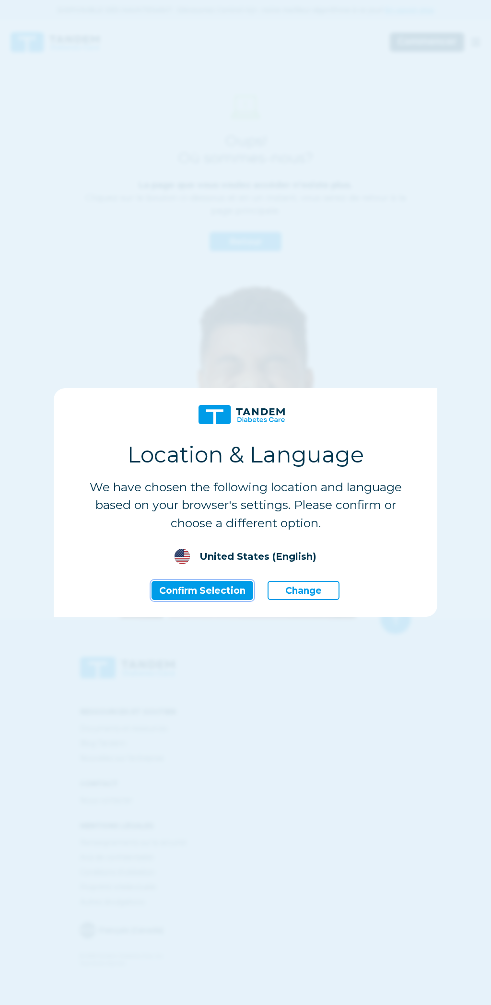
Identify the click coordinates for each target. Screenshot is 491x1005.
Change (303, 590)
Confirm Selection (202, 590)
